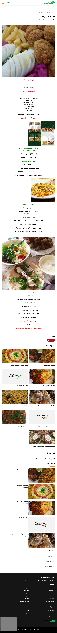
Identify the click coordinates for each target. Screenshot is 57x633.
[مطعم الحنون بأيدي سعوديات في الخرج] (41, 540)
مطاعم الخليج (26, 596)
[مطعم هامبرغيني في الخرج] (41, 475)
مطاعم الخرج (51, 340)
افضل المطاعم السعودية (24, 601)
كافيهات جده (51, 599)
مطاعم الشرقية (26, 590)
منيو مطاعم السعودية (48, 566)
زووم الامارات (51, 596)
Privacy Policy (18, 630)
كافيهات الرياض (49, 556)
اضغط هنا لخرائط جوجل (28, 88)
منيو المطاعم (51, 588)
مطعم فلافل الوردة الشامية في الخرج (19, 365)
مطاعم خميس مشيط (48, 564)
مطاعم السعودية (49, 561)
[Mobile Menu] (3, 3)
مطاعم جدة (26, 593)
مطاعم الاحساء (49, 559)
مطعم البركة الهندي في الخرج (48, 386)
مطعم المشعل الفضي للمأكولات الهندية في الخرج (43, 446)
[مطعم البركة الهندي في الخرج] (41, 508)
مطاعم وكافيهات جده (49, 601)
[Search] (8, 3)
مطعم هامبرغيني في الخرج (49, 365)
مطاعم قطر (27, 599)
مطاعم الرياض (51, 590)
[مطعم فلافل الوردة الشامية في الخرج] (41, 491)
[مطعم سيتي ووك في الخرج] (41, 524)
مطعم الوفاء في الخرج (23, 426)
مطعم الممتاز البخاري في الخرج (21, 406)
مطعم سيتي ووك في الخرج (22, 386)
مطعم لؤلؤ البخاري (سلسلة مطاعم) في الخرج (45, 426)
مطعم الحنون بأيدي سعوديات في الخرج (46, 406)
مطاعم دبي (52, 593)
